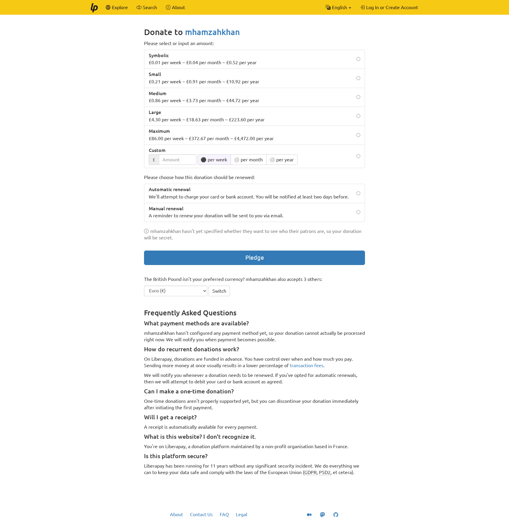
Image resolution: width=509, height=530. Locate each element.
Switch (219, 291)
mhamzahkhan (212, 32)
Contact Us (201, 514)
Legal (241, 514)
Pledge (254, 257)
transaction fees (306, 365)
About (176, 514)
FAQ (224, 514)
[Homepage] (94, 7)
